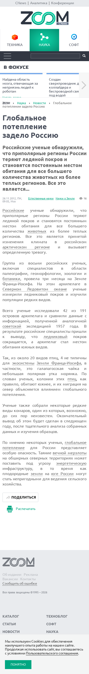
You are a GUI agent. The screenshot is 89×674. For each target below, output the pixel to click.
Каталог (10, 616)
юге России (62, 473)
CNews (20, 3)
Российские (13, 210)
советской (11, 326)
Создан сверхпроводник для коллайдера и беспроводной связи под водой (66, 88)
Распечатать (25, 509)
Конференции (62, 3)
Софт (74, 45)
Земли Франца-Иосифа (59, 363)
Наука (44, 45)
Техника (14, 45)
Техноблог (56, 616)
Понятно (18, 664)
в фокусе (16, 67)
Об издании (11, 575)
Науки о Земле (65, 198)
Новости (39, 103)
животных (36, 231)
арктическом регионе (26, 247)
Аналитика (38, 3)
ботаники (11, 278)
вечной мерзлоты (70, 453)
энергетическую (71, 463)
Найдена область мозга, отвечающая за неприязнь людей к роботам (20, 88)
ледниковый (55, 336)
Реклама (31, 575)
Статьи (9, 624)
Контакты (28, 579)
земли (37, 473)
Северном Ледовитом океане (34, 289)
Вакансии (10, 579)
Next (84, 85)
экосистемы (23, 363)
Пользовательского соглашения (52, 653)
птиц (71, 379)
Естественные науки (41, 198)
